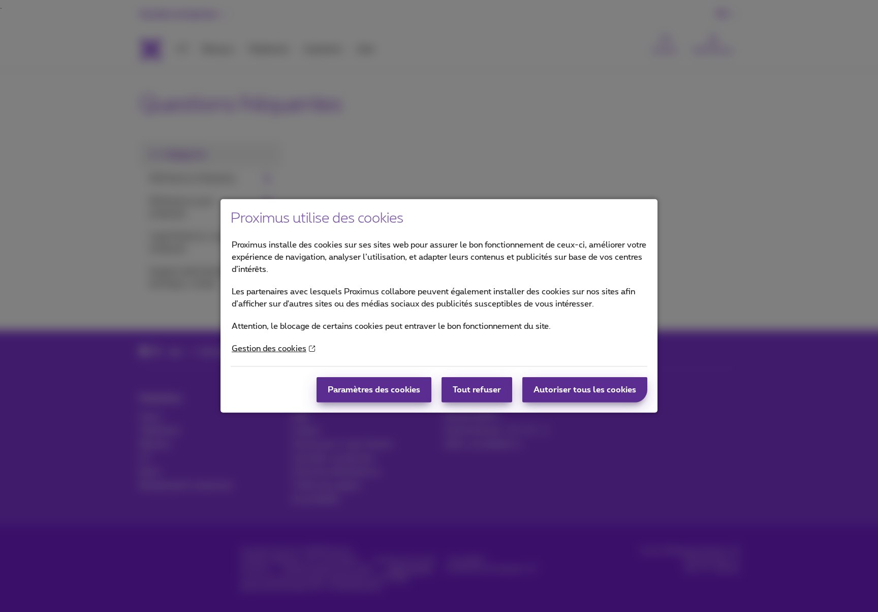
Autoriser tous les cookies (585, 390)
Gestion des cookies (269, 349)
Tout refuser (477, 390)
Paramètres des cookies (374, 390)
